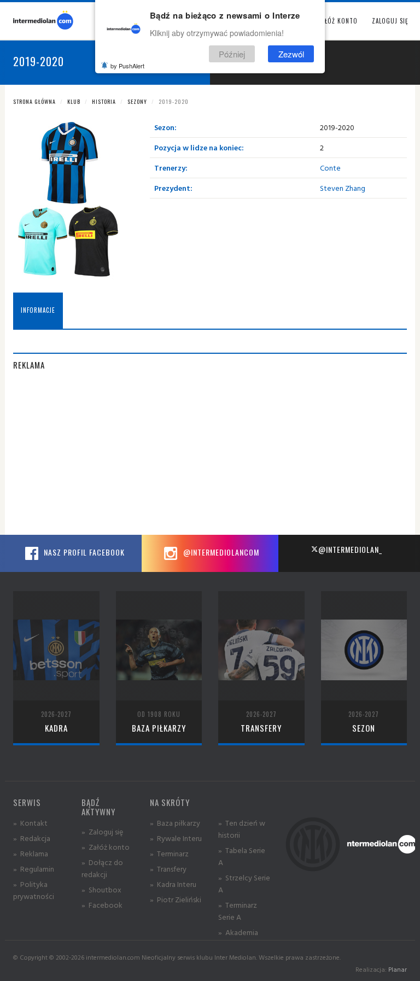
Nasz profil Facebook (83, 552)
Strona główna (34, 101)
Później (232, 54)
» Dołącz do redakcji (102, 868)
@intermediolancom (220, 552)
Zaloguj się (390, 20)
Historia (104, 101)
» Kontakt (30, 822)
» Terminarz (169, 853)
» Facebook (101, 904)
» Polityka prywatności (33, 890)
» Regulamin (33, 868)
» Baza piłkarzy (175, 822)
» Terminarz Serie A (237, 910)
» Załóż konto (105, 846)
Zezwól (291, 54)
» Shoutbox (101, 889)
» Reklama (30, 853)
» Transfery (168, 868)
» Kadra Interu (173, 884)
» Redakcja (31, 838)
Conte (330, 167)
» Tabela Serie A (241, 856)
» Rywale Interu (176, 838)
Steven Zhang (342, 188)
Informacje (38, 310)
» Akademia (238, 932)
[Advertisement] (210, 458)
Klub (73, 101)
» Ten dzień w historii (241, 828)
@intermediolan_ (350, 549)
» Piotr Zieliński (175, 899)
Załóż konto (338, 20)
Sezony (137, 101)
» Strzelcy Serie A (244, 883)
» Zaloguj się (102, 831)
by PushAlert (127, 65)
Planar (397, 969)
